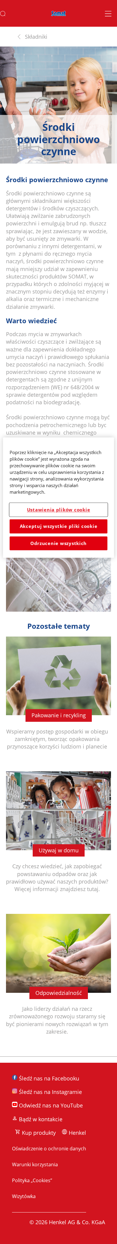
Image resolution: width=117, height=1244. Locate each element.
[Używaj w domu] (58, 839)
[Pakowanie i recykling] (58, 701)
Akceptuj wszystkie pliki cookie (59, 526)
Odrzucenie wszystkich (58, 543)
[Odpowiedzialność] (58, 982)
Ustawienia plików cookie (58, 510)
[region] (58, 497)
